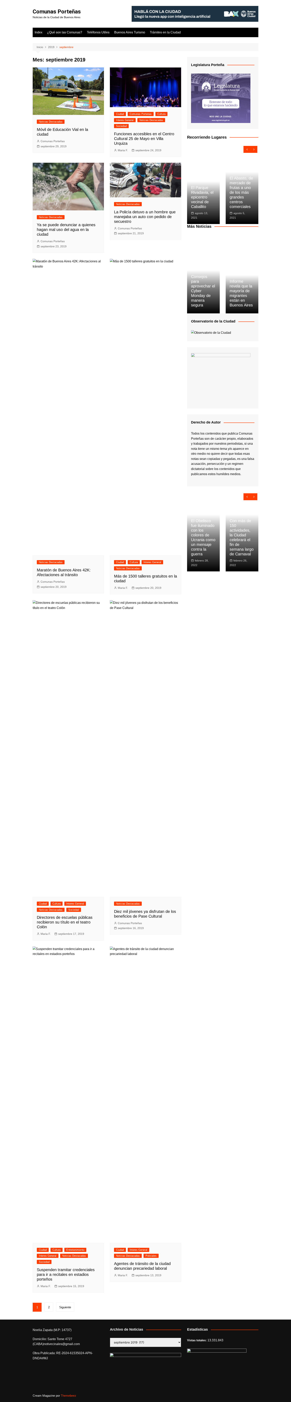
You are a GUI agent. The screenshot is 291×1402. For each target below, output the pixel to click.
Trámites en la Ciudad (165, 32)
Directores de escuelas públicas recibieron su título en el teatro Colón (64, 922)
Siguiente (65, 1307)
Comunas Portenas (141, 114)
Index (38, 32)
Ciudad (120, 114)
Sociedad (121, 126)
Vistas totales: (197, 1340)
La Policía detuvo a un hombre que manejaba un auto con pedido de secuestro (145, 217)
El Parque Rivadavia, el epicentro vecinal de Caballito (202, 197)
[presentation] (246, 149)
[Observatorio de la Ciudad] (211, 332)
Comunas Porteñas (57, 11)
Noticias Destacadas (51, 121)
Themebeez (68, 1395)
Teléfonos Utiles (98, 32)
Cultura (161, 114)
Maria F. (123, 150)
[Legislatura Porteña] (220, 98)
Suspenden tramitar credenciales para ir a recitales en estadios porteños (66, 1274)
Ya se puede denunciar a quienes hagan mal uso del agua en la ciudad (66, 229)
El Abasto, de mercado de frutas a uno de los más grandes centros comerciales (241, 192)
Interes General (125, 120)
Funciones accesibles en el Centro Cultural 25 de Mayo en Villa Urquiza (144, 139)
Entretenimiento (75, 1249)
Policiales (151, 1255)
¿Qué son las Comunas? (64, 32)
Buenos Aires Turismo (129, 32)
